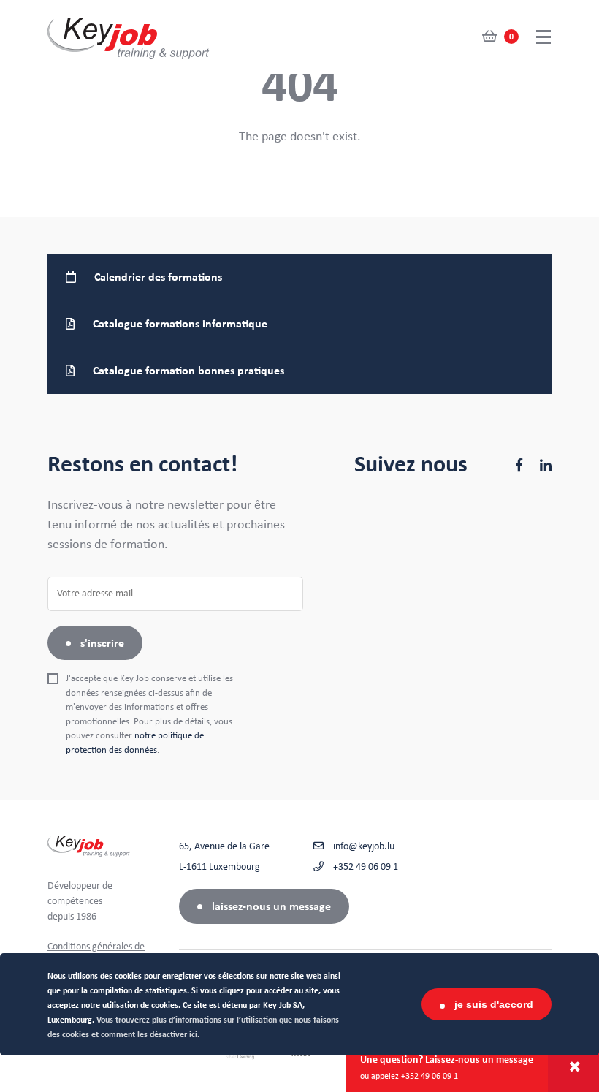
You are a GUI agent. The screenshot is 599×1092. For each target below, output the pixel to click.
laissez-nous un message (271, 906)
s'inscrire (102, 643)
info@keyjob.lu (362, 846)
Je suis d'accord (493, 1004)
